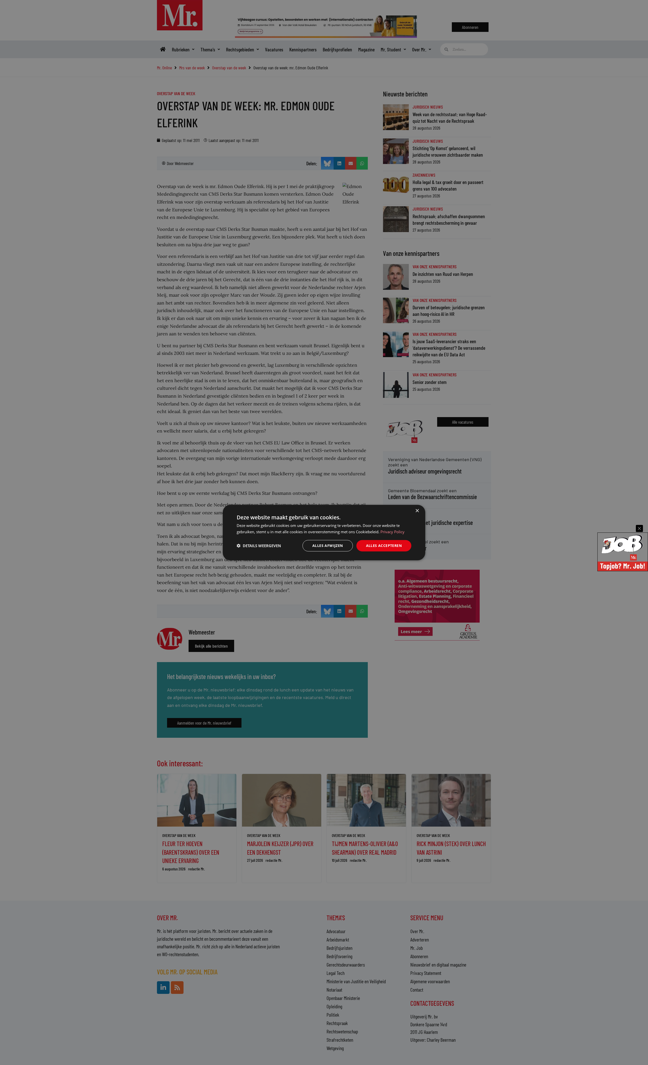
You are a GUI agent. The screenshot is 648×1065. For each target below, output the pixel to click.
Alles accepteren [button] (384, 545)
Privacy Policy (392, 531)
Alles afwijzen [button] (327, 545)
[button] (259, 545)
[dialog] (324, 532)
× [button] (417, 511)
